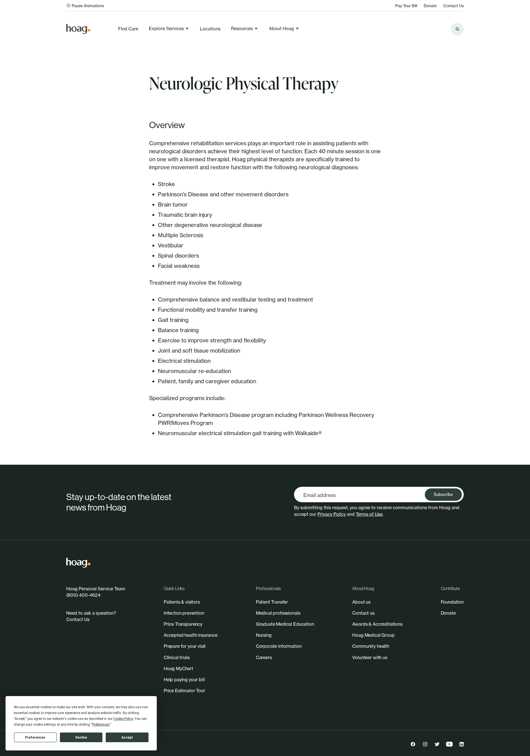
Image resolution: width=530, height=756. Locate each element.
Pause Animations (88, 5)
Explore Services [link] (166, 28)
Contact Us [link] (453, 5)
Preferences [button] (101, 724)
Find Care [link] (128, 28)
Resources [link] (242, 28)
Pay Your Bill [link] (406, 5)
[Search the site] (457, 29)
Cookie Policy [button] (123, 719)
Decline (81, 737)
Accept (127, 737)
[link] (78, 29)
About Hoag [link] (281, 28)
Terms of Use (369, 514)
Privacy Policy (331, 514)
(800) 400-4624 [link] (83, 595)
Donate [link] (430, 5)
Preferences (35, 737)
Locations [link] (210, 28)
